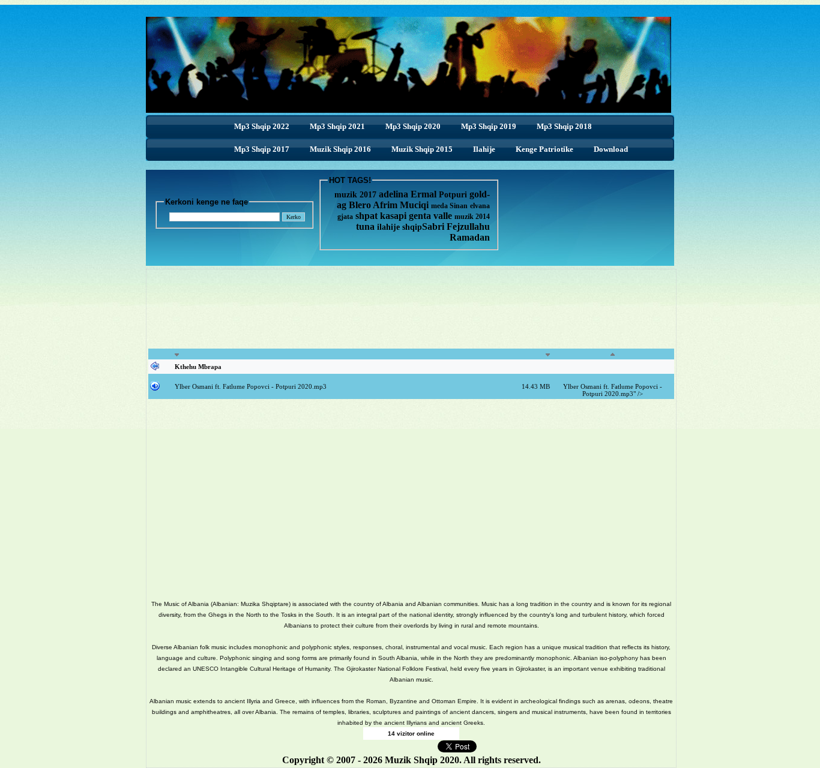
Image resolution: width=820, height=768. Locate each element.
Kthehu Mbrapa (198, 366)
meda (439, 206)
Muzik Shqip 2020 (422, 760)
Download (611, 149)
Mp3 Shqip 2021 (337, 126)
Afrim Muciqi (401, 205)
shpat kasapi (380, 216)
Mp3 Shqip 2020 (413, 126)
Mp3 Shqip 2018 (564, 126)
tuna (365, 226)
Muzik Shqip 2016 (340, 149)
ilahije (388, 227)
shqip (412, 227)
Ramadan (470, 237)
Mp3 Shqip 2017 (261, 149)
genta (420, 216)
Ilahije (484, 149)
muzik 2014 (472, 216)
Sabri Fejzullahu (456, 226)
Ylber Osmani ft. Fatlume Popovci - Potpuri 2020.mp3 (251, 386)
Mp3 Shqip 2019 (488, 126)
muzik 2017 (355, 194)
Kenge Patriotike (544, 149)
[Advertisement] (411, 316)
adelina (393, 194)
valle (443, 216)
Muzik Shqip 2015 (422, 149)
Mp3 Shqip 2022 (261, 126)
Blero (360, 205)
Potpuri (453, 194)
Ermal (425, 194)
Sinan (459, 206)
